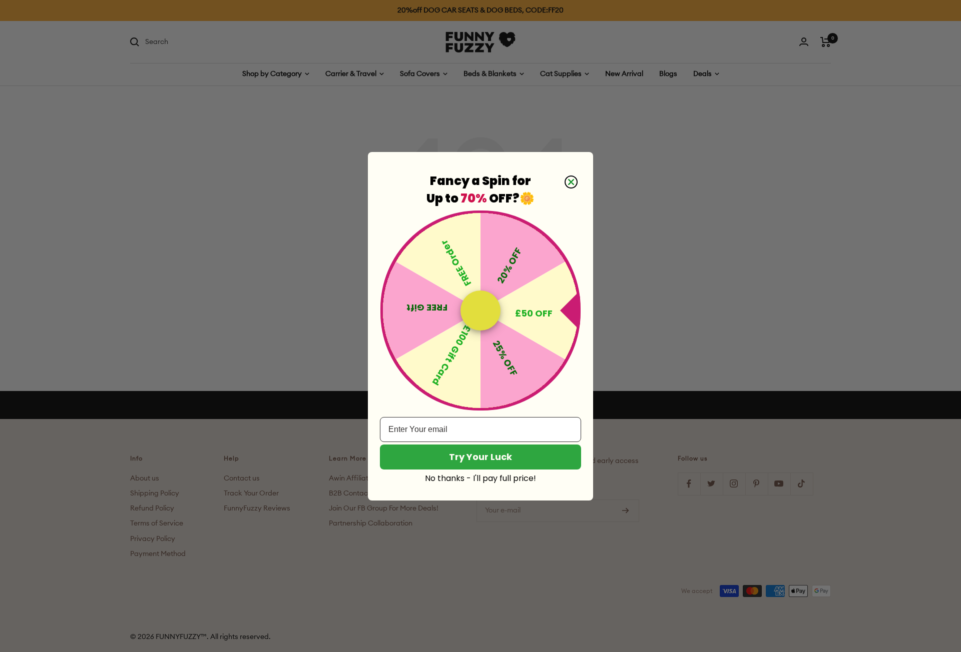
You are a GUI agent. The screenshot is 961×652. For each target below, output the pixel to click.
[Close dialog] (571, 182)
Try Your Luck (480, 456)
